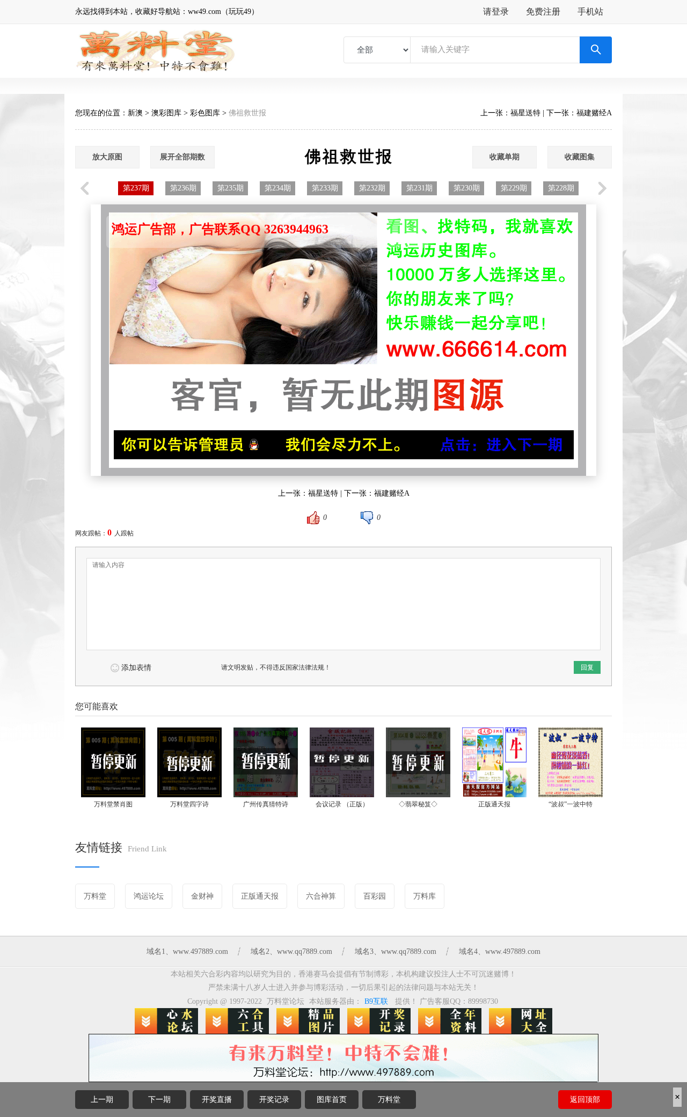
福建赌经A (594, 113)
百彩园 (374, 896)
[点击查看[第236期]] (465, 346)
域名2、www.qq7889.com (291, 951)
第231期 (419, 188)
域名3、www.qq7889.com (395, 951)
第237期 (136, 188)
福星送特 (525, 113)
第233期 (325, 188)
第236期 (183, 188)
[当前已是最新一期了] (222, 346)
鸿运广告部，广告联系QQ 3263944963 (220, 229)
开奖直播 (217, 1100)
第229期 (514, 188)
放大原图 (107, 157)
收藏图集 (580, 157)
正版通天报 (260, 896)
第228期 (561, 188)
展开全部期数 (182, 157)
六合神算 (321, 896)
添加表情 (136, 668)
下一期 (159, 1100)
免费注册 (543, 11)
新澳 (135, 113)
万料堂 (389, 1100)
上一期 (102, 1100)
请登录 (496, 11)
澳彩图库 (166, 113)
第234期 (278, 188)
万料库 (424, 896)
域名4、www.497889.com (499, 951)
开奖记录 (274, 1100)
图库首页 (332, 1100)
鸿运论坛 (149, 896)
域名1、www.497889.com (187, 951)
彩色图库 (205, 113)
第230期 (467, 188)
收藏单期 (504, 157)
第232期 (372, 188)
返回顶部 (585, 1100)
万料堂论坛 (285, 1001)
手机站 (590, 11)
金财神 (202, 896)
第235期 (230, 188)
